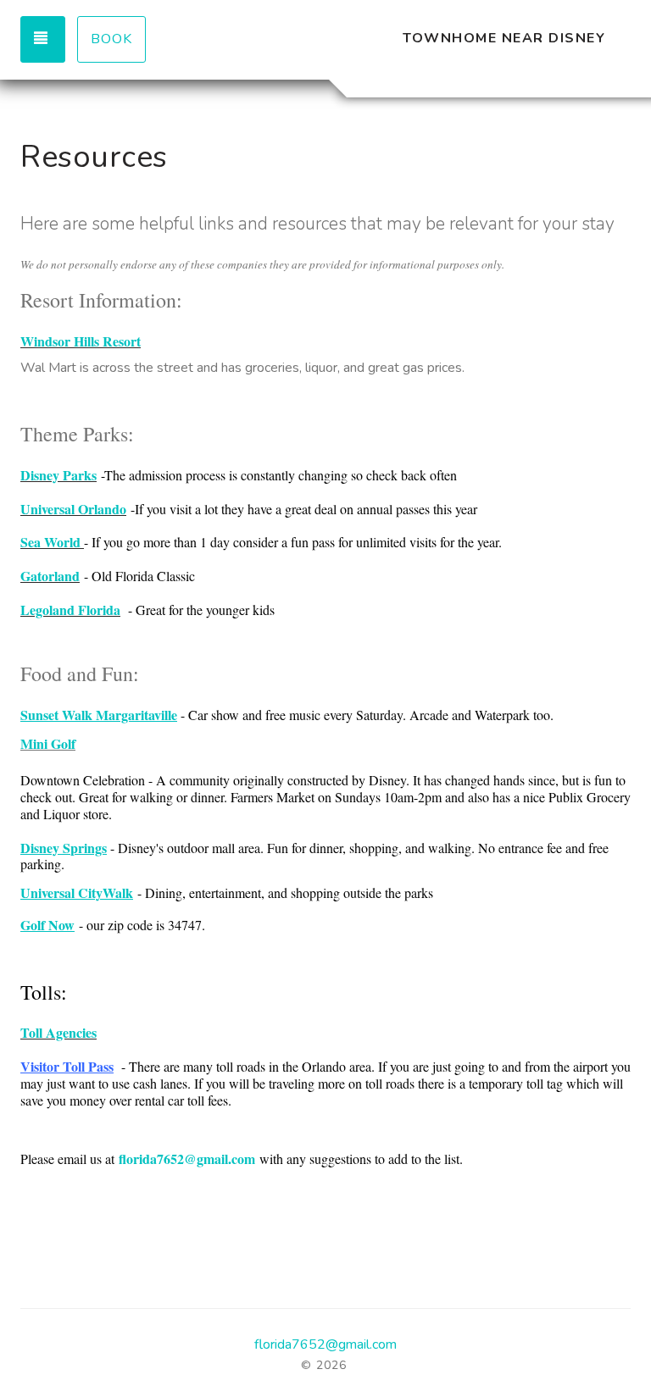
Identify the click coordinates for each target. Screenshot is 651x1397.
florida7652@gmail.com (187, 1158)
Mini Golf (47, 743)
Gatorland (50, 575)
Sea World (50, 542)
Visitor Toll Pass (67, 1066)
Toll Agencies (58, 1032)
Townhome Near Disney (504, 38)
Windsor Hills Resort (80, 341)
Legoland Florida (70, 609)
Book (111, 39)
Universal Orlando (73, 508)
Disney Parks (58, 475)
